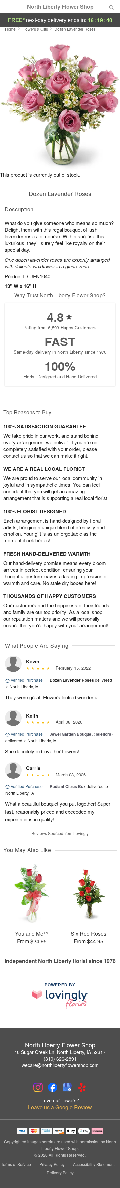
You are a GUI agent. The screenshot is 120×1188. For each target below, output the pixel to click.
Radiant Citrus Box (68, 786)
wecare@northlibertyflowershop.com (60, 1065)
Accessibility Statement (94, 1164)
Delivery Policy (60, 1173)
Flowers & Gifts (35, 28)
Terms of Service (16, 1164)
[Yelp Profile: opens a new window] (82, 1087)
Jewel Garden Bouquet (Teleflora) (81, 734)
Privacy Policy (52, 1164)
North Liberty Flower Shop (60, 6)
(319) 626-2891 (60, 1058)
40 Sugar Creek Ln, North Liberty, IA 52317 (60, 1052)
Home (10, 28)
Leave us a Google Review (60, 1107)
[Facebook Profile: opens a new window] (52, 1087)
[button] (105, 1173)
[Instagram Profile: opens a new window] (38, 1087)
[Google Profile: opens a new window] (67, 1087)
